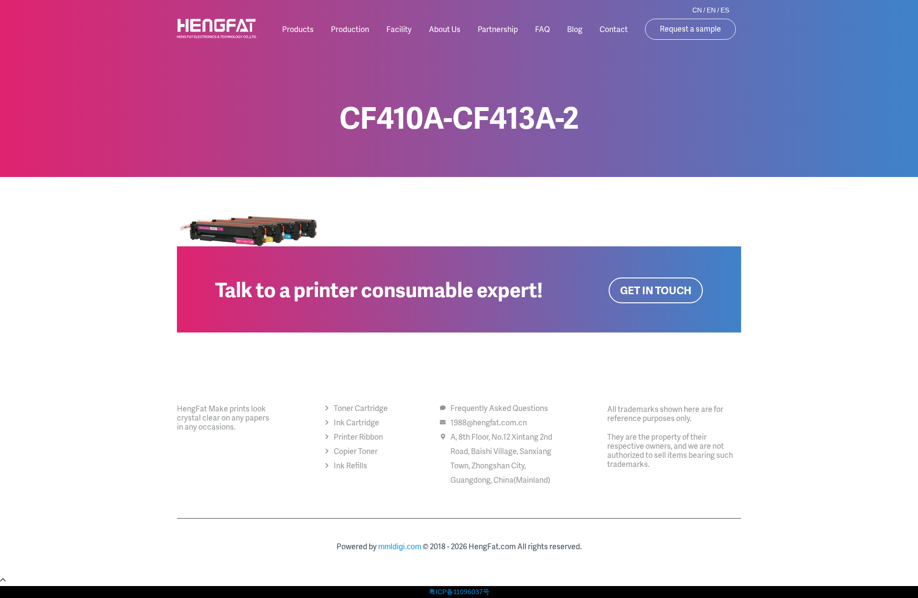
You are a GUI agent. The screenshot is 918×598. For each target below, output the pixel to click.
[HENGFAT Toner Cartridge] (217, 29)
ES (725, 10)
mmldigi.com (399, 547)
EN (711, 10)
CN (697, 10)
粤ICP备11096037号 (459, 592)
